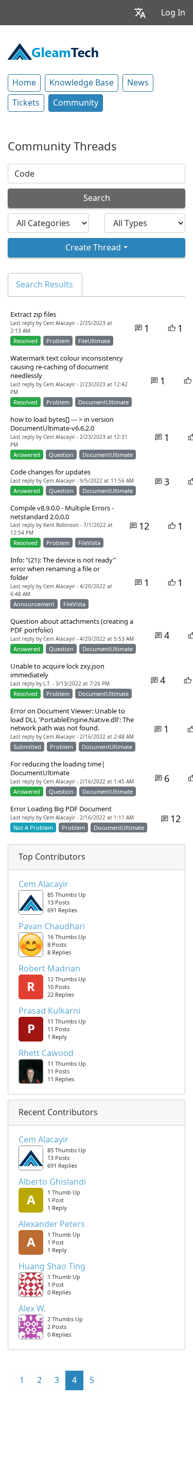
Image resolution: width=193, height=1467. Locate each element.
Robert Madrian (49, 969)
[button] (140, 12)
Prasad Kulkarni (49, 1011)
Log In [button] (173, 13)
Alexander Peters (52, 1224)
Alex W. (32, 1309)
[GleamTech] (53, 50)
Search (96, 198)
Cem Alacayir (43, 884)
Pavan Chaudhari (52, 927)
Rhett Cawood (46, 1053)
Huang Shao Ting (52, 1267)
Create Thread (93, 247)
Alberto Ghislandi (52, 1182)
